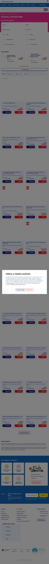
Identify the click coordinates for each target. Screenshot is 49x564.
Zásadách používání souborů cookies (17, 284)
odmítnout (35, 283)
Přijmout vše (16, 280)
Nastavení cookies (10, 283)
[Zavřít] (45, 271)
